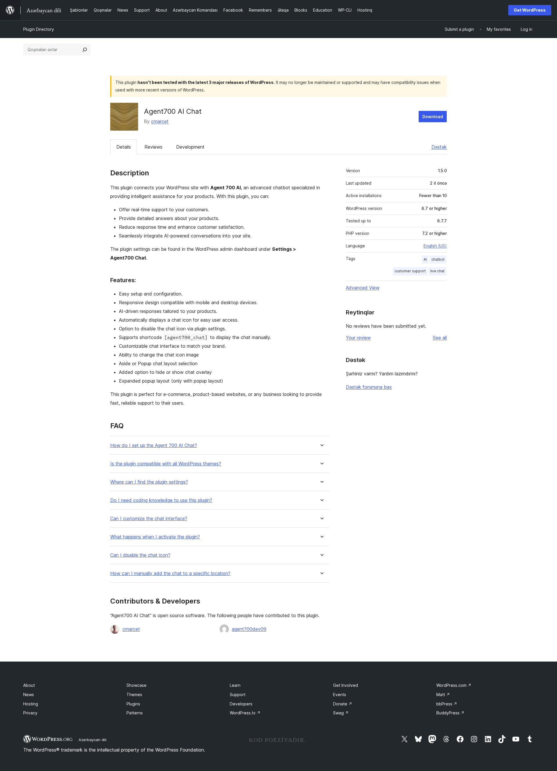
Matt (443, 694)
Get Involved (345, 685)
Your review (358, 338)
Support (237, 694)
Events (339, 694)
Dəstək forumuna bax (369, 387)
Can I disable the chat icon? (140, 555)
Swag (341, 712)
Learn (235, 685)
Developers (241, 703)
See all (440, 338)
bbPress (446, 703)
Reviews (153, 147)
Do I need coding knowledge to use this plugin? (161, 500)
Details (123, 147)
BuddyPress (450, 712)
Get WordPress (530, 10)
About (29, 685)
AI (425, 259)
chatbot (437, 259)
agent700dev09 (249, 629)
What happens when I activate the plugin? (155, 537)
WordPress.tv (245, 712)
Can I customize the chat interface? (148, 518)
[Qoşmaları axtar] (85, 49)
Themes (134, 694)
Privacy (30, 712)
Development (190, 147)
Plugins (133, 703)
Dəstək (439, 147)
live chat (437, 271)
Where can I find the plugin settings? (149, 482)
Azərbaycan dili (92, 739)
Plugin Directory (38, 29)
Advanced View (362, 288)
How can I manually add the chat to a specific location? (170, 573)
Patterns (134, 712)
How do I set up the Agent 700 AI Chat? (153, 445)
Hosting (30, 703)
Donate (342, 703)
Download (432, 116)
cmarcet (160, 121)
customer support (410, 271)
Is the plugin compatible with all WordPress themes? (165, 463)
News (28, 694)
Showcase (136, 685)
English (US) (435, 245)
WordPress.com (453, 685)
